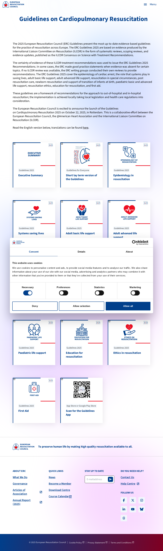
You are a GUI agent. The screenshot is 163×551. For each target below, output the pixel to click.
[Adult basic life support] (82, 222)
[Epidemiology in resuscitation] (129, 165)
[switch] (63, 292)
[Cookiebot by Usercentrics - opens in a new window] (137, 242)
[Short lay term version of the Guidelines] (82, 165)
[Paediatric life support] (34, 342)
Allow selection (81, 306)
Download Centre (59, 490)
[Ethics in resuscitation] (129, 342)
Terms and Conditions (121, 542)
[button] (149, 4)
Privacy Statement (96, 542)
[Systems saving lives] (34, 222)
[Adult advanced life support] (129, 222)
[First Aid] (34, 400)
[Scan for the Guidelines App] (82, 400)
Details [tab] (81, 251)
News (52, 477)
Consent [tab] (34, 251)
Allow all (128, 306)
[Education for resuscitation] (82, 342)
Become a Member (60, 484)
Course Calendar (59, 496)
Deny (35, 306)
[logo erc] (13, 4)
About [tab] (129, 251)
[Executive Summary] (34, 165)
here (85, 128)
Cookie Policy (75, 542)
